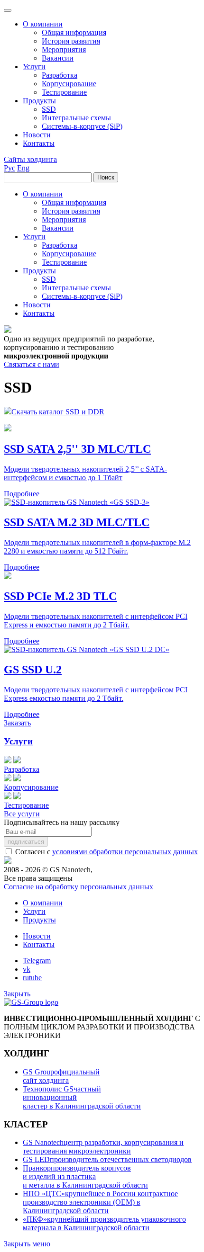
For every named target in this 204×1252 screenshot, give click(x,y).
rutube (32, 978)
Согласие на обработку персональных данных (78, 887)
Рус (9, 168)
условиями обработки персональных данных (125, 852)
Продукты (39, 920)
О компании (43, 903)
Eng (23, 168)
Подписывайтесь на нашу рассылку (62, 822)
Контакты (39, 944)
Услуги (18, 741)
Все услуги (22, 814)
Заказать (17, 723)
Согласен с (105, 852)
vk (26, 969)
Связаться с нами (31, 364)
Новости (37, 936)
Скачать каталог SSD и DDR (57, 412)
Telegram (37, 961)
